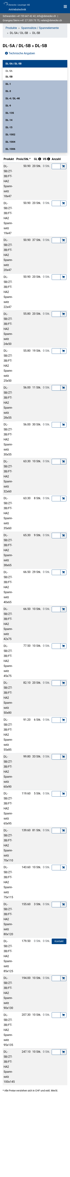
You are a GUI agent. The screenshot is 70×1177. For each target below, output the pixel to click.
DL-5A (9, 70)
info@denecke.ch (46, 16)
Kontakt (59, 941)
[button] (35, 63)
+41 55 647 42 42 (26, 16)
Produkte (11, 28)
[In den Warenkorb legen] (63, 166)
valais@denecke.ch (51, 20)
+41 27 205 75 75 (29, 20)
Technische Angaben (21, 53)
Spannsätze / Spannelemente (40, 28)
